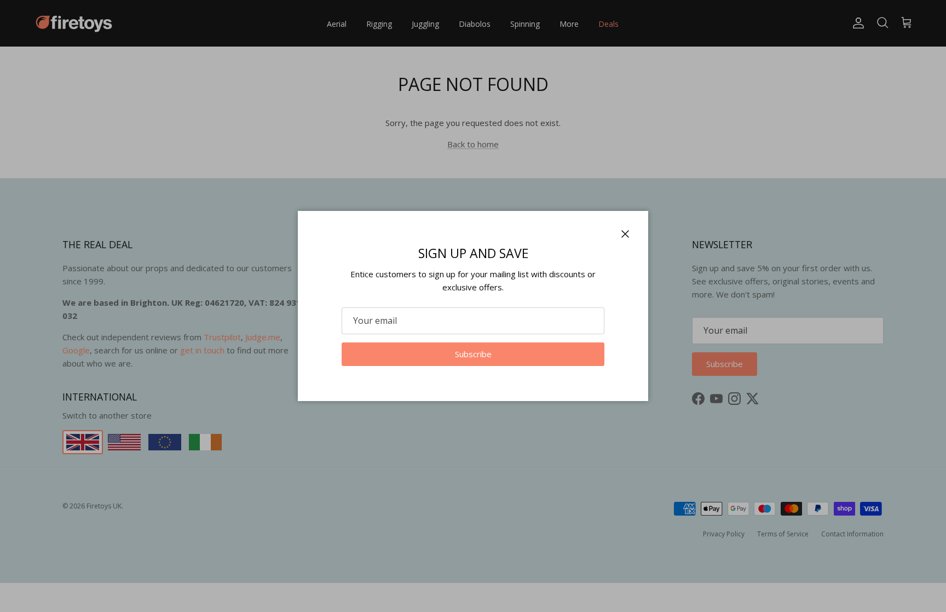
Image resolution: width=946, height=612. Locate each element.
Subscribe (473, 353)
